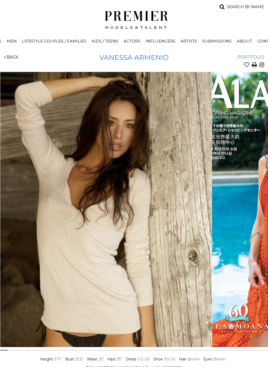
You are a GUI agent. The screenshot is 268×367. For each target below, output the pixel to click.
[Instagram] (261, 65)
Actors (132, 41)
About (244, 41)
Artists (189, 41)
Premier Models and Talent (134, 19)
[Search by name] (222, 6)
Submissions (217, 41)
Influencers (160, 41)
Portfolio (251, 57)
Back (11, 57)
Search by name (245, 6)
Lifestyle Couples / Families (54, 41)
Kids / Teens (105, 41)
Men (12, 41)
